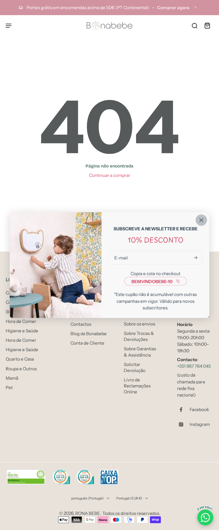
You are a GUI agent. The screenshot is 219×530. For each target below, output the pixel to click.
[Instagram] (183, 424)
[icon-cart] (207, 25)
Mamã (12, 378)
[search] (194, 25)
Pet (9, 387)
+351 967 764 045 (194, 366)
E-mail (121, 257)
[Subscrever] (195, 257)
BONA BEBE (87, 513)
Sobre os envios (139, 323)
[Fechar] (201, 220)
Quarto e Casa (20, 359)
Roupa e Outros (21, 368)
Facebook (199, 409)
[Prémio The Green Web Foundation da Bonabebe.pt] (26, 477)
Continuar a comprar (109, 175)
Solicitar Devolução (134, 367)
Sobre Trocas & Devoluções (139, 336)
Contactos (80, 324)
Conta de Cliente (87, 343)
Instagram (200, 424)
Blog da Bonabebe (88, 333)
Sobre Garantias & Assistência (140, 351)
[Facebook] (183, 409)
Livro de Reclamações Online (137, 386)
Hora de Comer (21, 321)
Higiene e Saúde (22, 330)
